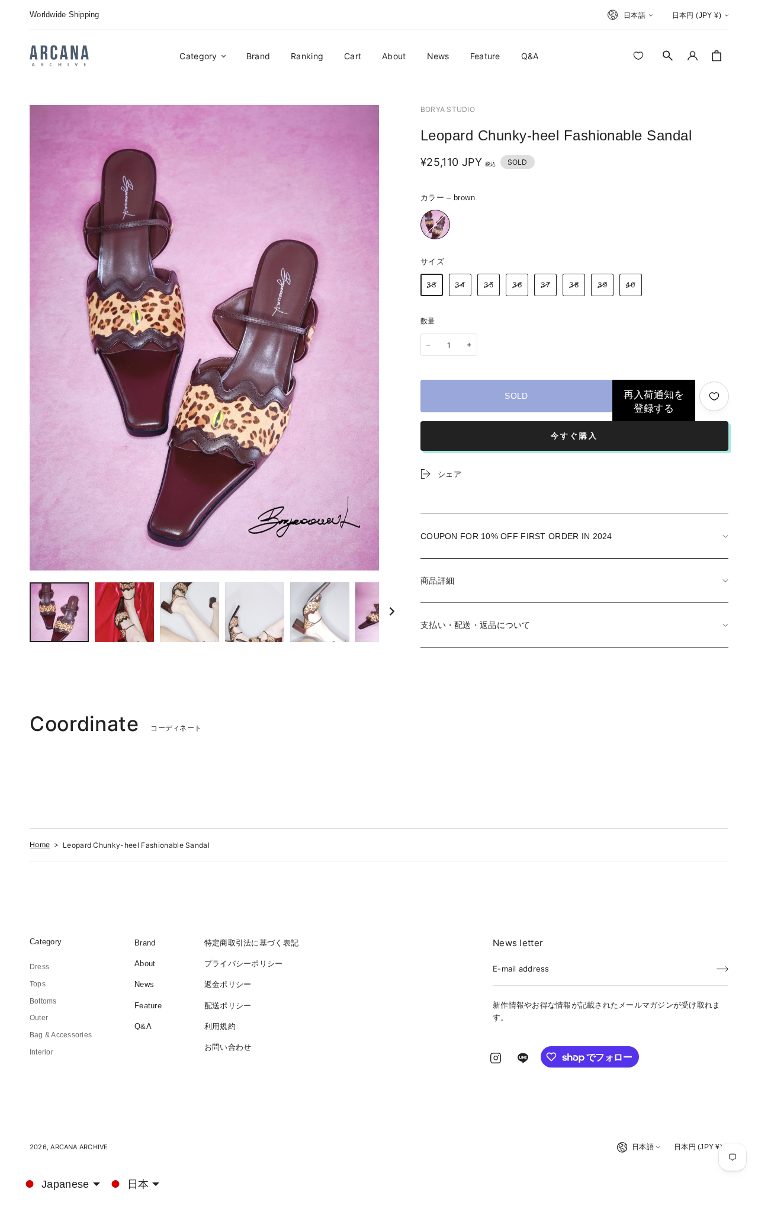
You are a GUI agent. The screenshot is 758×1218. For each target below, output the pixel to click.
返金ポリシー (228, 984)
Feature (148, 1005)
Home (40, 844)
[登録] (722, 965)
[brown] (435, 224)
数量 (427, 321)
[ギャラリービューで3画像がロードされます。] (189, 612)
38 (574, 284)
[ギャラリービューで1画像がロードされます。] (59, 612)
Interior (41, 1052)
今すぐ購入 (574, 435)
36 (517, 284)
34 (460, 284)
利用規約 (220, 1026)
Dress (39, 967)
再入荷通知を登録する (654, 401)
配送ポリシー (228, 1005)
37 (546, 284)
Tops (38, 984)
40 (630, 284)
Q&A (143, 1026)
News (144, 984)
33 (431, 284)
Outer (39, 1018)
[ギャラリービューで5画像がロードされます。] (319, 612)
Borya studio (447, 109)
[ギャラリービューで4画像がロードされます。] (254, 612)
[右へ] (392, 613)
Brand (144, 942)
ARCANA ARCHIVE (79, 1147)
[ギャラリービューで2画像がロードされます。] (124, 612)
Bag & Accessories (61, 1035)
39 (603, 284)
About (144, 963)
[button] (668, 56)
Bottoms (43, 1001)
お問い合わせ (228, 1047)
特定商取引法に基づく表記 (251, 942)
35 (489, 284)
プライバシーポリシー (243, 963)
